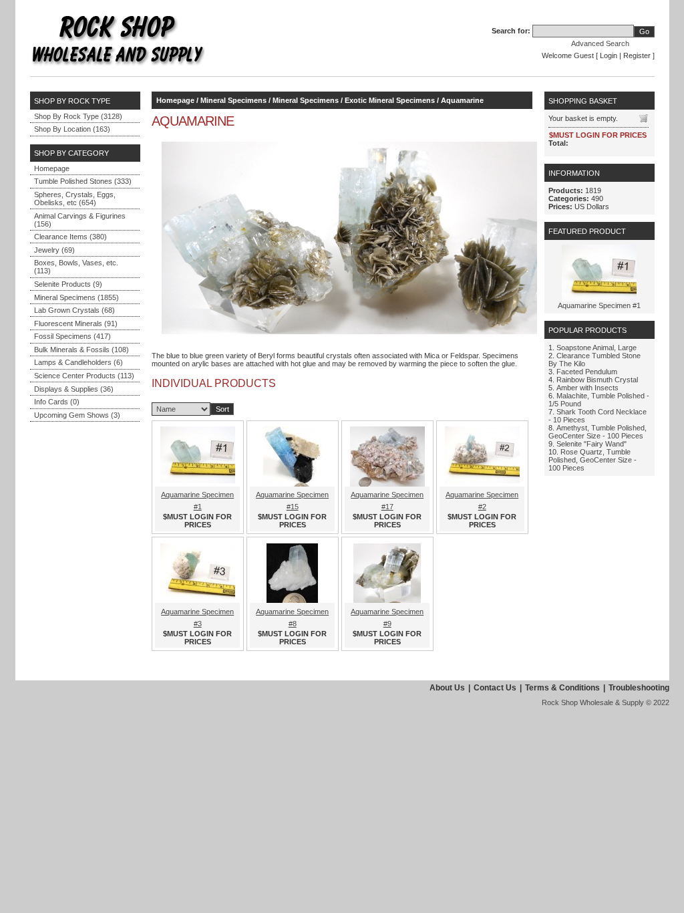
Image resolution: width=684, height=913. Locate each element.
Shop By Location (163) (72, 129)
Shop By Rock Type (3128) (78, 116)
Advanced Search (600, 43)
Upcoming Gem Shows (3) (77, 415)
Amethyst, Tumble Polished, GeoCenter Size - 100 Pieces (597, 432)
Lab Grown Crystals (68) (74, 310)
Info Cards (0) (56, 402)
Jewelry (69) (54, 250)
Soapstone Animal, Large (596, 348)
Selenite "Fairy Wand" (591, 444)
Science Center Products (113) (84, 376)
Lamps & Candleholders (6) (78, 362)
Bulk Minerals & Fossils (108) (81, 350)
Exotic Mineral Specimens (390, 100)
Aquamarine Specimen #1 (599, 305)
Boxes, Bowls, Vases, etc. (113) (76, 267)
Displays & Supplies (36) (74, 389)
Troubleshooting (639, 687)
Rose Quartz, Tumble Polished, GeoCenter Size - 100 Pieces (592, 460)
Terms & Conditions (562, 687)
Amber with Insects (587, 388)
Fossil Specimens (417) (72, 336)
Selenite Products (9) (68, 284)
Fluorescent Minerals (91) (76, 323)
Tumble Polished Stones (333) (83, 181)
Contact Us (495, 687)
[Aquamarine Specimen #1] (599, 299)
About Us (447, 687)
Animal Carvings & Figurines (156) (80, 220)
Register (637, 55)
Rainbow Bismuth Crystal (597, 380)
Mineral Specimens (233, 100)
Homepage (51, 168)
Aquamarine (462, 100)
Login (608, 55)
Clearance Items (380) (70, 237)
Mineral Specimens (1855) (76, 297)
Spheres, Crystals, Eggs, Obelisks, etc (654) (75, 198)
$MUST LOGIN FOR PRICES (197, 521)
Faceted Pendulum (586, 372)
